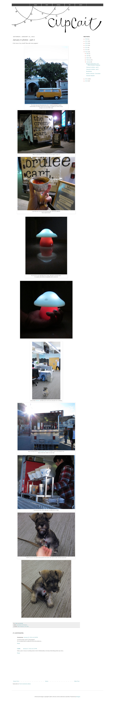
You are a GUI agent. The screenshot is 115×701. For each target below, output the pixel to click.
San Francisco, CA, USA (23, 626)
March (88, 57)
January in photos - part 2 (92, 67)
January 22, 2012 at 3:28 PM (31, 637)
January (88, 62)
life (69, 4)
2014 (86, 47)
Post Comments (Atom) (25, 684)
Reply (18, 643)
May (87, 53)
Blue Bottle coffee (43, 451)
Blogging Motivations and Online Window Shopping (93, 64)
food (47, 4)
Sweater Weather (90, 75)
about (80, 4)
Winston (38, 400)
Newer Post (16, 681)
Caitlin (18, 648)
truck (48, 451)
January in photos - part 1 (92, 69)
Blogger (78, 696)
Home (46, 681)
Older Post (76, 681)
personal (19, 624)
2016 (86, 43)
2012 (86, 51)
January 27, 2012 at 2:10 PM (30, 648)
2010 (86, 81)
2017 (86, 41)
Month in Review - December (93, 73)
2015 (86, 45)
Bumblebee (89, 71)
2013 (86, 49)
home (35, 4)
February (88, 60)
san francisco (24, 624)
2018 (86, 39)
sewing (58, 4)
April (87, 55)
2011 (86, 79)
